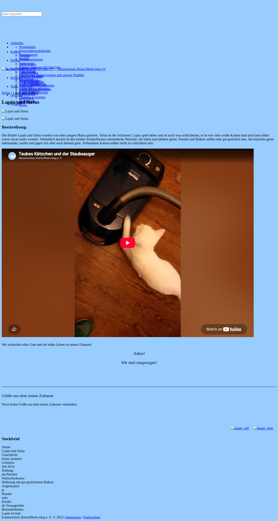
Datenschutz (91, 517)
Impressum (73, 517)
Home (6, 93)
